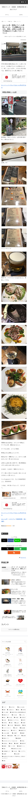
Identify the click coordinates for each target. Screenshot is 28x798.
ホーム (7, 791)
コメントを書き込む (14, 629)
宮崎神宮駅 (19, 519)
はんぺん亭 (4, 519)
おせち (20, 791)
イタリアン (12, 519)
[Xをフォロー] (7, 548)
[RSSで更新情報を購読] (14, 552)
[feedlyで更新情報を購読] (20, 548)
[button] (24, 540)
